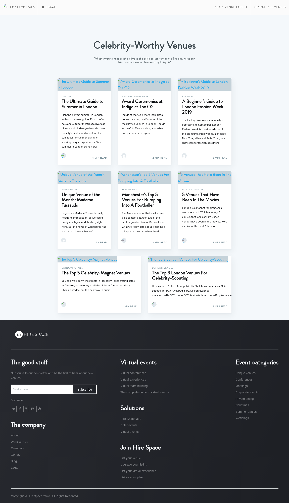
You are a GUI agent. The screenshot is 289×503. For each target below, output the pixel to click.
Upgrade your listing (133, 464)
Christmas (242, 405)
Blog (14, 461)
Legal (14, 467)
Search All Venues (269, 7)
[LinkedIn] (32, 409)
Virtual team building (134, 386)
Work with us (19, 441)
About (15, 435)
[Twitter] (14, 409)
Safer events (128, 425)
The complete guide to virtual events (144, 392)
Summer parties (246, 411)
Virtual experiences (133, 379)
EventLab (17, 448)
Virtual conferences (133, 373)
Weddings (242, 418)
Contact (16, 454)
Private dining (244, 398)
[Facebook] (20, 409)
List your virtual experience (138, 471)
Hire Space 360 (130, 419)
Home (50, 7)
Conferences (244, 379)
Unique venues (245, 373)
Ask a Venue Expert (231, 7)
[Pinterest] (39, 409)
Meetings (241, 386)
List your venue (130, 458)
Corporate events (247, 392)
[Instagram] (26, 409)
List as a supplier (131, 477)
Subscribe (84, 389)
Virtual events (129, 431)
